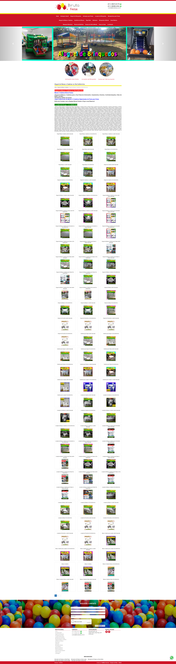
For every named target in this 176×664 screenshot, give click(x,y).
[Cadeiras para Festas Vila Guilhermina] (111, 371)
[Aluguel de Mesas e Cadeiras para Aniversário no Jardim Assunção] (88, 233)
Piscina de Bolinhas (79, 24)
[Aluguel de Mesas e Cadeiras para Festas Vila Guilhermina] (65, 279)
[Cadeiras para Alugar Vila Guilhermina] (88, 356)
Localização (110, 24)
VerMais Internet (105, 662)
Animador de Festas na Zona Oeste (62, 660)
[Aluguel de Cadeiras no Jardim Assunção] (88, 187)
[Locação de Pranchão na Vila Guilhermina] (111, 525)
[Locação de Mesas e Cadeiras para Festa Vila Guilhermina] (65, 479)
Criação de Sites (114, 662)
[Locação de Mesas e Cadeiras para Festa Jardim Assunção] (65, 463)
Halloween (95, 20)
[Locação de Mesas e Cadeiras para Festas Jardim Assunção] (88, 479)
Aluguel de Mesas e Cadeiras (66, 20)
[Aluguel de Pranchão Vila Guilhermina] (65, 340)
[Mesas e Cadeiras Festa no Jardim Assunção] (65, 586)
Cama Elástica (113, 20)
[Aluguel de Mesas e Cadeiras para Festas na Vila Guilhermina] (88, 264)
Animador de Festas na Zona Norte (95, 659)
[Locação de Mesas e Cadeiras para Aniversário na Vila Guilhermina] (65, 448)
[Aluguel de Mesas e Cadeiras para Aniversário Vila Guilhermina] (111, 233)
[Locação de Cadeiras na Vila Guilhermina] (111, 402)
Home (57, 16)
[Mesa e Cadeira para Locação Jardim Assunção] (111, 540)
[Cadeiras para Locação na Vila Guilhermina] (88, 387)
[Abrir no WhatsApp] (121, 4)
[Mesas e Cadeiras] (65, 571)
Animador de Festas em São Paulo (62, 659)
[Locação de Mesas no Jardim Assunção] (111, 509)
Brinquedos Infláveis (104, 20)
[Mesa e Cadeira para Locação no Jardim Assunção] (88, 555)
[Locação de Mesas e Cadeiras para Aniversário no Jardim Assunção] (88, 448)
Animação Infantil (64, 16)
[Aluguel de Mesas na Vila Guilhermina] (65, 310)
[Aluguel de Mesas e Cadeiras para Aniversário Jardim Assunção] (111, 218)
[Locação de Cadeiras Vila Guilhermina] (88, 417)
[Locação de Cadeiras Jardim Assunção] (88, 402)
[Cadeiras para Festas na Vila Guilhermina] (65, 371)
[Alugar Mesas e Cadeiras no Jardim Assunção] (111, 141)
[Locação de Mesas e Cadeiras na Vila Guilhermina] (65, 433)
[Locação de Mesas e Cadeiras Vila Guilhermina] (111, 494)
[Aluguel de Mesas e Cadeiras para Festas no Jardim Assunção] (111, 264)
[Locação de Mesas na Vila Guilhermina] (88, 509)
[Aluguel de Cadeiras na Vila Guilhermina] (65, 187)
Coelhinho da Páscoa (79, 20)
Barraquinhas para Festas (114, 16)
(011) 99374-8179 (113, 4)
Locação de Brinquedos (100, 16)
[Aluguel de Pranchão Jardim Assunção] (65, 325)
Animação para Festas (88, 16)
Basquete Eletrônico (68, 24)
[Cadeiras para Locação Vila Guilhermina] (65, 402)
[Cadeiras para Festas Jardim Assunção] (111, 356)
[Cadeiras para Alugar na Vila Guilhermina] (111, 340)
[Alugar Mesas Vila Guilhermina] (88, 171)
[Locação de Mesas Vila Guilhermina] (65, 525)
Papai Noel (88, 20)
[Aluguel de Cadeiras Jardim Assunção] (111, 171)
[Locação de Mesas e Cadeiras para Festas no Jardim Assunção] (65, 494)
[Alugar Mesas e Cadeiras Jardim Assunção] (65, 141)
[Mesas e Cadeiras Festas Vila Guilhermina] (111, 586)
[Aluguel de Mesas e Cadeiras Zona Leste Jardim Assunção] (65, 294)
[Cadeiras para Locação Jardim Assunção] (65, 387)
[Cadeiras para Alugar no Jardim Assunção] (65, 356)
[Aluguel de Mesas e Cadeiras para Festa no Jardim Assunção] (88, 248)
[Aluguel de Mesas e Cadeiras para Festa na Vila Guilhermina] (65, 248)
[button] (13, 43)
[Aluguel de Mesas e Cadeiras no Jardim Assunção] (88, 218)
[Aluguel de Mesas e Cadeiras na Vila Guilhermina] (88, 202)
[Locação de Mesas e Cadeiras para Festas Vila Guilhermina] (88, 494)
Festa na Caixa (102, 24)
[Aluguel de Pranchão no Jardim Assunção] (111, 325)
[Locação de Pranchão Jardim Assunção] (88, 525)
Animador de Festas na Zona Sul (79, 660)
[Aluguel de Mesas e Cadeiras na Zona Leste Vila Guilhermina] (65, 218)
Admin (120, 662)
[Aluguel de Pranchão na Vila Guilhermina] (88, 325)
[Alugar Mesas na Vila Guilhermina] (111, 156)
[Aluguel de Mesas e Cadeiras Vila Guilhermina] (111, 279)
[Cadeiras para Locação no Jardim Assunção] (111, 387)
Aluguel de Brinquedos (75, 16)
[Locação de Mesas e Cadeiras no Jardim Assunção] (88, 433)
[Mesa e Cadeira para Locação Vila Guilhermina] (111, 555)
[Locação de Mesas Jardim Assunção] (65, 509)
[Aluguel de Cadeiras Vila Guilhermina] (111, 187)
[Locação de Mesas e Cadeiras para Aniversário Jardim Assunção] (111, 433)
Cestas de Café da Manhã (91, 24)
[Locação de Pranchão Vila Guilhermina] (88, 540)
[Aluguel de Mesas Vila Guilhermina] (111, 310)
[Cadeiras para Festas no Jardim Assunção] (88, 371)
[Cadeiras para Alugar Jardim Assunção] (88, 340)
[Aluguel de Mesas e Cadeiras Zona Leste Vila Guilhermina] (88, 294)
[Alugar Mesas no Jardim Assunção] (65, 171)
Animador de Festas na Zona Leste (78, 659)
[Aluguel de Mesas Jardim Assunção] (111, 294)
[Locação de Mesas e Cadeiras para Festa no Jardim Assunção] (111, 463)
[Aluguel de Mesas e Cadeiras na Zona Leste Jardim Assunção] (111, 202)
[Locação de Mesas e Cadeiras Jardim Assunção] (111, 417)
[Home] (67, 7)
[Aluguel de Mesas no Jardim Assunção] (88, 310)
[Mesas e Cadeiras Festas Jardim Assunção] (88, 586)
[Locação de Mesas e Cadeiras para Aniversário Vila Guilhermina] (111, 448)
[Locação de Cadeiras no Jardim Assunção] (65, 417)
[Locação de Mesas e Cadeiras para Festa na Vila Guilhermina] (88, 463)
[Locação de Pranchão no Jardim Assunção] (65, 540)
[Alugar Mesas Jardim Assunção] (88, 156)
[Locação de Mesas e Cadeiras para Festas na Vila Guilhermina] (111, 479)
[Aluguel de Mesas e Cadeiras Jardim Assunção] (65, 202)
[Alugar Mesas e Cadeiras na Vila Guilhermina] (88, 141)
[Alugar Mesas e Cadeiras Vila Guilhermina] (65, 156)
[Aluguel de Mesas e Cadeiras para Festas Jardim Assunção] (111, 248)
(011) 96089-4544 (113, 6)
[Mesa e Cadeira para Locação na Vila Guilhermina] (65, 555)
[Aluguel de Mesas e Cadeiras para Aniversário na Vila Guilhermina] (65, 233)
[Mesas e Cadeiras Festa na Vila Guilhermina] (111, 571)
